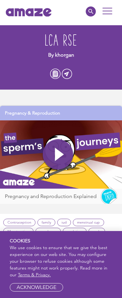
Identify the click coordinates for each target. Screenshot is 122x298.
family (46, 222)
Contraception (19, 222)
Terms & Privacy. (34, 275)
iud (64, 222)
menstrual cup (88, 222)
